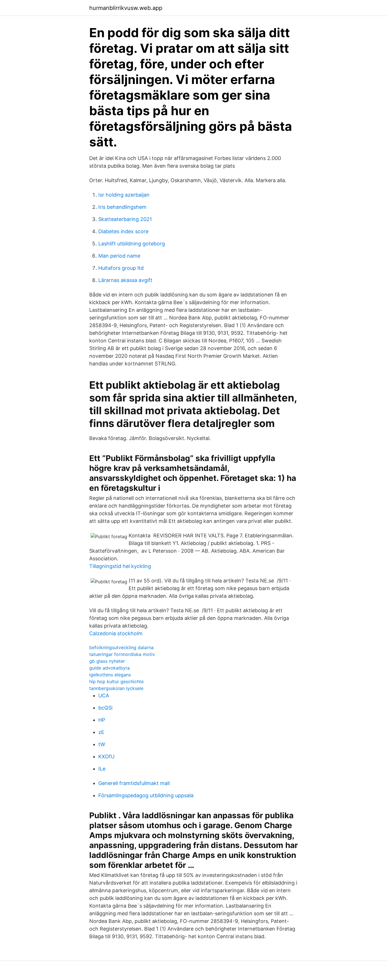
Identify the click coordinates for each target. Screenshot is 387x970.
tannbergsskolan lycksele (116, 688)
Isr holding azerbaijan (124, 195)
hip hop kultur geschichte (116, 681)
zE (101, 732)
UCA (103, 695)
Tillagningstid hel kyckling (120, 566)
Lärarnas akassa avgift (125, 280)
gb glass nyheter (107, 661)
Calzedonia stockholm (116, 633)
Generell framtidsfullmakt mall (134, 783)
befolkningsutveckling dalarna (121, 647)
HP (101, 720)
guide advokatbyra (109, 668)
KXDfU (106, 756)
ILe (101, 769)
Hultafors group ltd (121, 268)
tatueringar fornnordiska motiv (122, 654)
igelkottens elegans (110, 674)
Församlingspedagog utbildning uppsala (146, 795)
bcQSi (105, 708)
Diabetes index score (123, 231)
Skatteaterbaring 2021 (125, 219)
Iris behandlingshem (122, 207)
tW (101, 744)
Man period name (119, 256)
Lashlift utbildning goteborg (131, 244)
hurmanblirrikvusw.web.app (125, 8)
